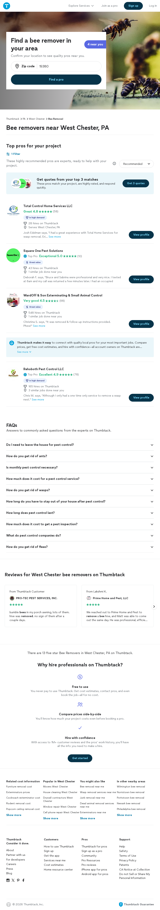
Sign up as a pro (92, 851)
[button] (30, 256)
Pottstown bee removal (130, 797)
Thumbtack (12, 119)
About (10, 850)
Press (9, 869)
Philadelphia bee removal (131, 809)
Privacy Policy (127, 860)
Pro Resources (91, 860)
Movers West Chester (55, 786)
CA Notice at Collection (134, 869)
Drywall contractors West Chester (58, 799)
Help (122, 846)
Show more (13, 815)
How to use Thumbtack (59, 846)
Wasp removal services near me (98, 792)
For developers (15, 859)
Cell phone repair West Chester (61, 812)
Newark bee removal (128, 803)
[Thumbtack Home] (6, 6)
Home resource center (58, 869)
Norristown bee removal (130, 792)
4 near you (95, 44)
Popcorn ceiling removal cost (23, 809)
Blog (9, 873)
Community (89, 855)
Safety (123, 851)
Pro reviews (89, 865)
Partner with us (15, 855)
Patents (124, 865)
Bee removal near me (92, 786)
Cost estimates (54, 865)
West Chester (37, 119)
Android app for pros (95, 874)
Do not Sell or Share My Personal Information (134, 876)
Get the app (52, 855)
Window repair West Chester (59, 806)
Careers (11, 864)
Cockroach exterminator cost (23, 797)
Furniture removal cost (19, 786)
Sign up (49, 851)
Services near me (55, 860)
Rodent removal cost (18, 803)
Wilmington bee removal (131, 786)
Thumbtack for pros (94, 846)
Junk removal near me (92, 797)
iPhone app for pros (94, 869)
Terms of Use (127, 855)
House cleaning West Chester (60, 792)
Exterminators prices (18, 792)
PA (24, 119)
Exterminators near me (93, 812)
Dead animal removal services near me (97, 805)
